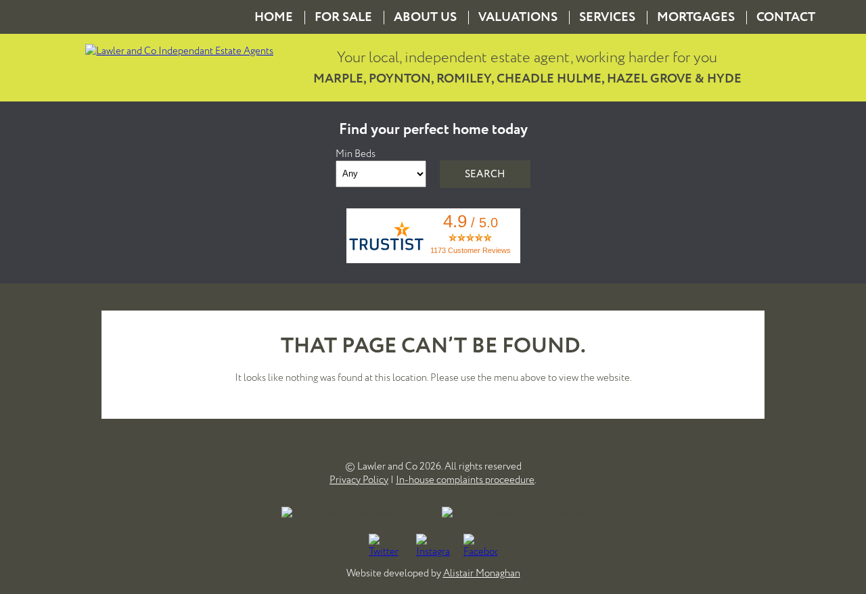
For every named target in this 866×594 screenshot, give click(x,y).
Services (607, 17)
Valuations (517, 17)
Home (273, 17)
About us (425, 17)
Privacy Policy (358, 479)
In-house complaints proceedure (465, 479)
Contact (785, 17)
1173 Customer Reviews (470, 250)
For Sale (343, 17)
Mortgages (696, 17)
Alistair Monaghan (481, 573)
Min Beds (355, 153)
